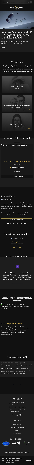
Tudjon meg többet (16, 219)
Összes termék (17, 141)
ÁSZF (17, 430)
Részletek (4, 47)
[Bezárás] (31, 2)
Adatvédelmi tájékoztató (17, 427)
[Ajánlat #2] (8, 51)
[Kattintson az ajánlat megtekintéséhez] (17, 20)
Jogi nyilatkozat (17, 424)
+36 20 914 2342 (12, 407)
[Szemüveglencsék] (17, 122)
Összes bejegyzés (17, 300)
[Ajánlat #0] (3, 51)
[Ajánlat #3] (11, 51)
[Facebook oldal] (13, 415)
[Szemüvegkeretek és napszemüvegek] (17, 103)
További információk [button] (8, 462)
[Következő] (20, 247)
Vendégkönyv (17, 433)
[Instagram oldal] (17, 415)
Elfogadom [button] (28, 460)
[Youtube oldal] (20, 415)
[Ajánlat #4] (14, 51)
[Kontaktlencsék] (17, 84)
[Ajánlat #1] (5, 51)
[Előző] (14, 247)
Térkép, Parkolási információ (17, 404)
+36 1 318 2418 (22, 407)
